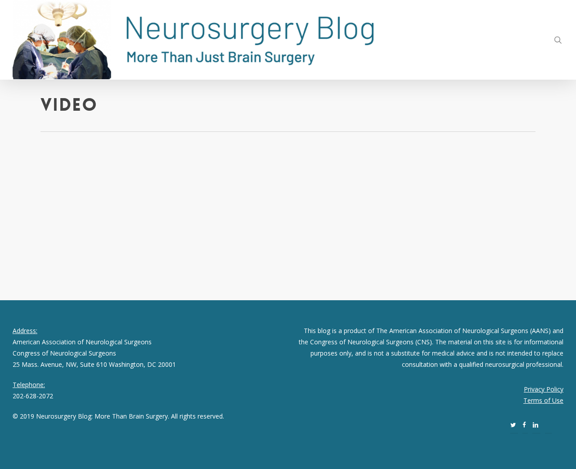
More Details (120, 224)
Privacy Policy (543, 389)
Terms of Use (543, 400)
